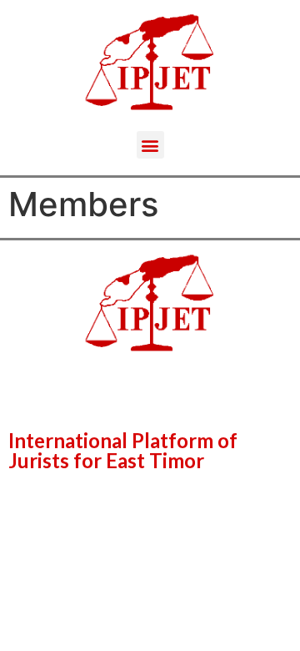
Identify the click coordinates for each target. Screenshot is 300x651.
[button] (150, 145)
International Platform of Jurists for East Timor (123, 450)
